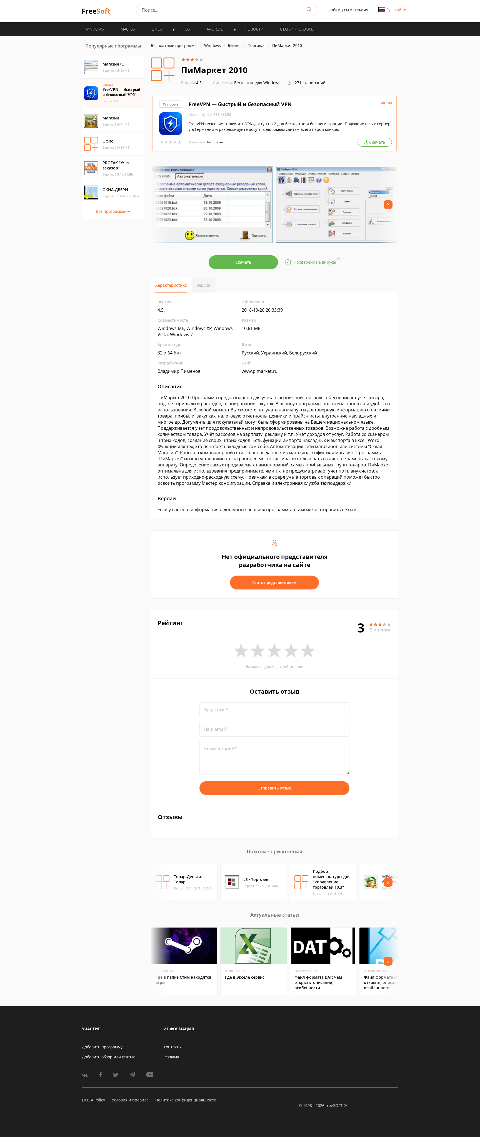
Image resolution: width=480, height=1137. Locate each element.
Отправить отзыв (274, 788)
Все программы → (113, 211)
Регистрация (356, 10)
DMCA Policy (93, 1100)
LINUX (157, 29)
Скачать (243, 262)
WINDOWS (94, 29)
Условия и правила (130, 1100)
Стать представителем (274, 582)
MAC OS (128, 29)
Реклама (171, 1056)
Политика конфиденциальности (185, 1100)
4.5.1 (193, 82)
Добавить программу (102, 1046)
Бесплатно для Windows (257, 82)
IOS (187, 29)
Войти (334, 10)
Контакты (172, 1046)
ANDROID (215, 29)
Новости (254, 29)
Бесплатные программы (174, 45)
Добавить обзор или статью (109, 1056)
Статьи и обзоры (297, 29)
